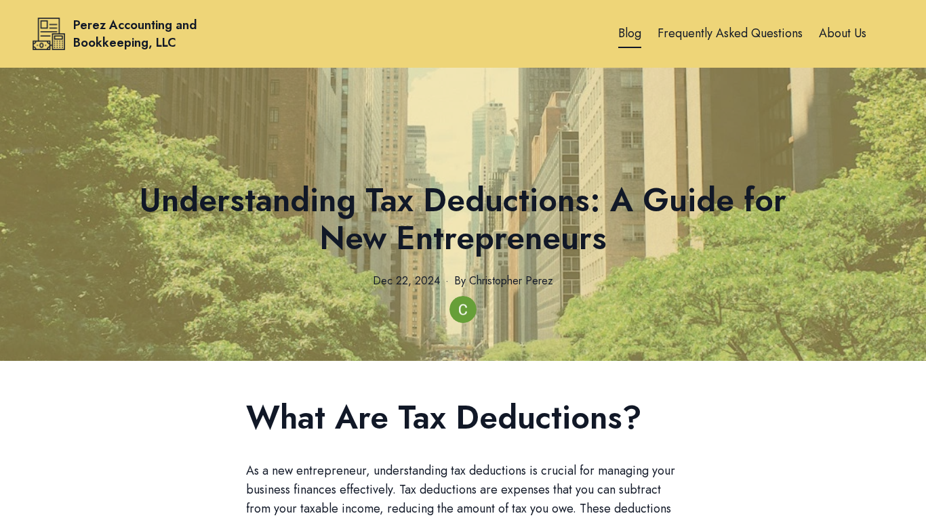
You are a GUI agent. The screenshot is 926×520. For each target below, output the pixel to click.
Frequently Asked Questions (730, 33)
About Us (842, 33)
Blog (629, 33)
